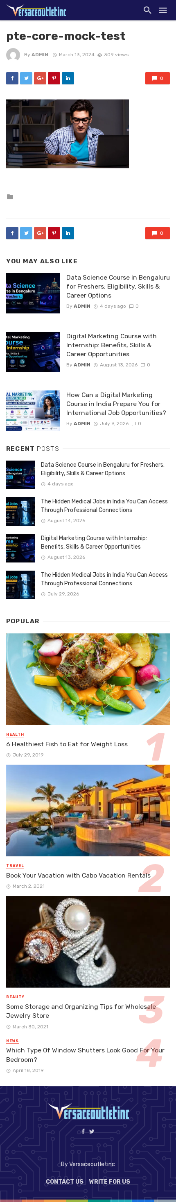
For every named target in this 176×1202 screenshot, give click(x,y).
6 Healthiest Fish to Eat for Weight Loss (67, 744)
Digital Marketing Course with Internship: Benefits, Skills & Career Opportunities (111, 345)
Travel (15, 866)
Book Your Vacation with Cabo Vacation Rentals (78, 875)
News (12, 1041)
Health (15, 734)
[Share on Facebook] (12, 78)
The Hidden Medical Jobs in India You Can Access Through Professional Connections (104, 506)
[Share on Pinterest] (54, 78)
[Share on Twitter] (26, 78)
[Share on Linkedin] (68, 78)
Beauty (15, 997)
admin (40, 54)
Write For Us (109, 1181)
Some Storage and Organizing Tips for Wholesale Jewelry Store (81, 1011)
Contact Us (64, 1181)
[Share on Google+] (40, 78)
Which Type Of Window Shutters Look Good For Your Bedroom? (85, 1054)
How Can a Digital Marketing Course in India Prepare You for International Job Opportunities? (116, 404)
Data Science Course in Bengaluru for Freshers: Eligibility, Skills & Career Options (118, 286)
